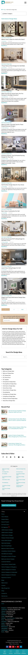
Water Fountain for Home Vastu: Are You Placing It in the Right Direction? (12, 94)
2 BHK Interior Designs (7, 532)
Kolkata (3, 625)
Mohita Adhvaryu (5, 127)
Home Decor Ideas (7, 388)
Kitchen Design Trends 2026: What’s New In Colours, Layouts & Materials (17, 419)
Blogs (2, 580)
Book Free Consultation (8, 505)
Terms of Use (16, 644)
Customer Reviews (5, 561)
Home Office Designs (6, 540)
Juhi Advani (4, 67)
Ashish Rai (4, 300)
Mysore (3, 613)
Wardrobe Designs (5, 543)
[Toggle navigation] (25, 3)
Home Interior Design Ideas (9, 390)
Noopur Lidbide (5, 158)
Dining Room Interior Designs (8, 556)
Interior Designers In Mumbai (8, 575)
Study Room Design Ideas (9, 400)
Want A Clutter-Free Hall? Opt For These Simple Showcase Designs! (12, 125)
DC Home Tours (7, 377)
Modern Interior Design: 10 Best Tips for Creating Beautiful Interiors (17, 427)
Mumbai (3, 618)
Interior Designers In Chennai (8, 569)
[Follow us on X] (14, 457)
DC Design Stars (7, 375)
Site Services (4, 596)
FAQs (2, 590)
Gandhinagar (4, 630)
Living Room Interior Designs (8, 551)
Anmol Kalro (4, 269)
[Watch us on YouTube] (18, 647)
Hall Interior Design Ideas (6, 37)
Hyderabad (4, 609)
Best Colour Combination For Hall (10, 211)
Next (22, 309)
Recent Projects (5, 522)
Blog (4, 9)
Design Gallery (5, 519)
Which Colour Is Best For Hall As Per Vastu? (13, 39)
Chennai (3, 611)
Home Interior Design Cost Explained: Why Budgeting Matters (16, 444)
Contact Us (4, 593)
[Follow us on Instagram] (10, 647)
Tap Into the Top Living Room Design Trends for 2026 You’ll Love (17, 411)
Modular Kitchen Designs (7, 537)
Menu (3, 511)
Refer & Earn (4, 582)
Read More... (4, 45)
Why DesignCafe (5, 588)
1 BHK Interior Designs (7, 530)
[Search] (25, 357)
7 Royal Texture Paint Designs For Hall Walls (13, 65)
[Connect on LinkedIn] (21, 647)
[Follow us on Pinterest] (13, 647)
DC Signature (5, 527)
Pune (2, 619)
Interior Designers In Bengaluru (9, 567)
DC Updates (6, 379)
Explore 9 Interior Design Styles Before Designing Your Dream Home (17, 436)
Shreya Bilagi (4, 186)
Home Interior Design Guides (8, 564)
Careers (3, 585)
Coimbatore (4, 614)
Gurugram (3, 621)
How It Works (4, 516)
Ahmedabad (4, 628)
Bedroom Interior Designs (7, 548)
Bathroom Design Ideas (8, 371)
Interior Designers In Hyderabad (9, 572)
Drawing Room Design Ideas (9, 383)
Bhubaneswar (4, 626)
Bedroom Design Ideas (8, 373)
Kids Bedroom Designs (6, 553)
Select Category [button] (8, 13)
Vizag (2, 616)
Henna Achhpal (5, 242)
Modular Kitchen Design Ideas (10, 398)
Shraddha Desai (5, 96)
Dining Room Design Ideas (9, 381)
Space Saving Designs (6, 545)
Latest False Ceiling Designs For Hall (11, 268)
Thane (8, 618)
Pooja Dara (4, 41)
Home (2, 514)
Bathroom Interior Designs (7, 559)
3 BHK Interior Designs (7, 535)
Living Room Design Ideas (9, 396)
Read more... (4, 414)
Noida (2, 623)
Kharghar (12, 618)
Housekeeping (6, 392)
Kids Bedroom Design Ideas (9, 394)
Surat (2, 631)
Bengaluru (3, 607)
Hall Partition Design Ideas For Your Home (12, 184)
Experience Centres (6, 577)
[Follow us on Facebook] (7, 647)
